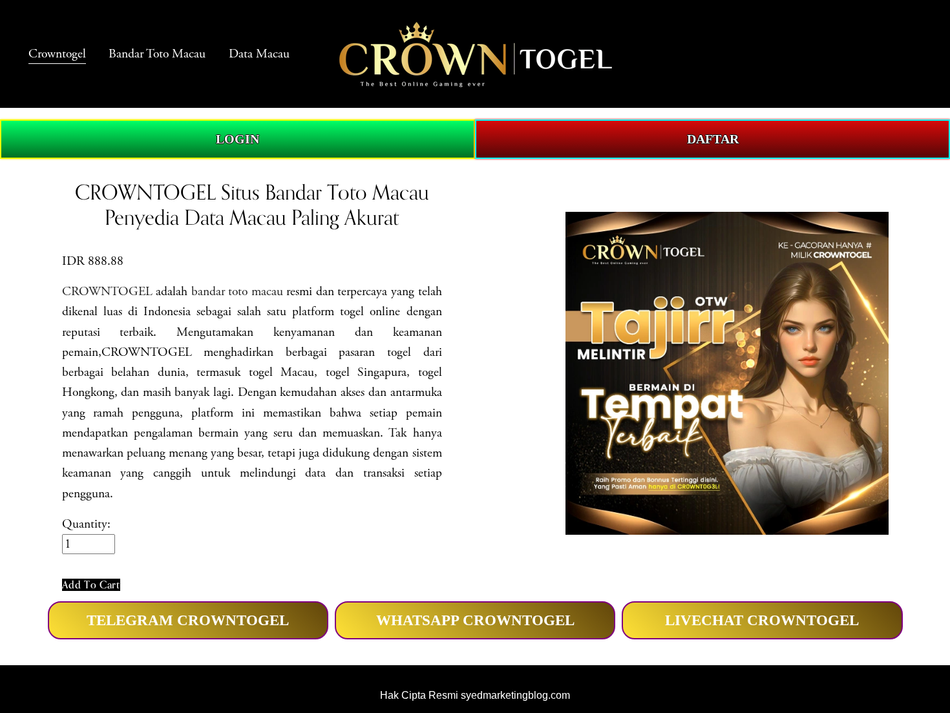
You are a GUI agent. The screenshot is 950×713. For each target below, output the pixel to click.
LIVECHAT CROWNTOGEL (762, 620)
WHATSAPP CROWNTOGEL (475, 620)
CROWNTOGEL (107, 292)
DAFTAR (713, 139)
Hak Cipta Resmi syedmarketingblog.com (475, 695)
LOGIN (237, 139)
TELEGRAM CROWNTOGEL (188, 620)
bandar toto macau (237, 292)
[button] (91, 585)
